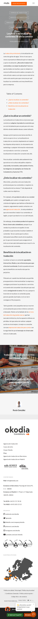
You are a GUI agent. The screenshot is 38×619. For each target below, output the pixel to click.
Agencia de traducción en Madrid (14, 459)
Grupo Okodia (7, 450)
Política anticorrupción (26, 593)
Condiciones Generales (12, 593)
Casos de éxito (8, 447)
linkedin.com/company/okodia (14, 522)
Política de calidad (9, 590)
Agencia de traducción (10, 444)
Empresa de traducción (19, 12)
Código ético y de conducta (19, 596)
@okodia (8, 518)
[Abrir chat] (33, 614)
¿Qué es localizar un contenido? (18, 100)
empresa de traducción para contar (19, 327)
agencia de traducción (13, 209)
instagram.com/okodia (12, 530)
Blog (5, 453)
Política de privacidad (28, 590)
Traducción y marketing (19, 27)
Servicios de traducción (19, 17)
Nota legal (18, 590)
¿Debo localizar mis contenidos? (18, 103)
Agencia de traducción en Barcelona (15, 456)
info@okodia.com (12, 480)
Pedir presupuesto (19, 3)
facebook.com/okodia (12, 514)
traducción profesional (12, 53)
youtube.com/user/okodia (14, 534)
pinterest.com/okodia (12, 526)
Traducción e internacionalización (19, 22)
